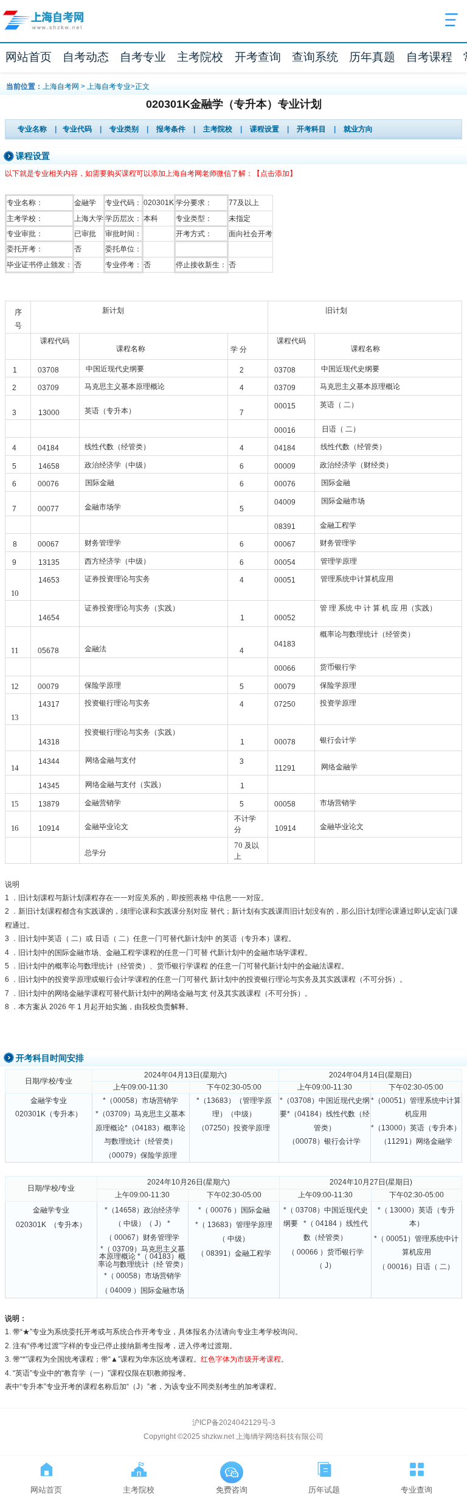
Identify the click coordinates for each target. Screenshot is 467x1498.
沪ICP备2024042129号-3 (233, 1422)
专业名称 (32, 129)
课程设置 (264, 129)
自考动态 (86, 57)
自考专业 (143, 57)
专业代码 (77, 129)
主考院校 (200, 57)
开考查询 (258, 57)
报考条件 (170, 129)
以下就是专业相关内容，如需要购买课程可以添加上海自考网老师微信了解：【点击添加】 (151, 173)
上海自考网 (61, 86)
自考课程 (429, 57)
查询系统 (315, 57)
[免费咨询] (231, 1467)
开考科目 (311, 129)
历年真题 (372, 57)
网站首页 (28, 57)
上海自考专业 (109, 86)
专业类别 (124, 129)
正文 (142, 86)
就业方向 (358, 129)
